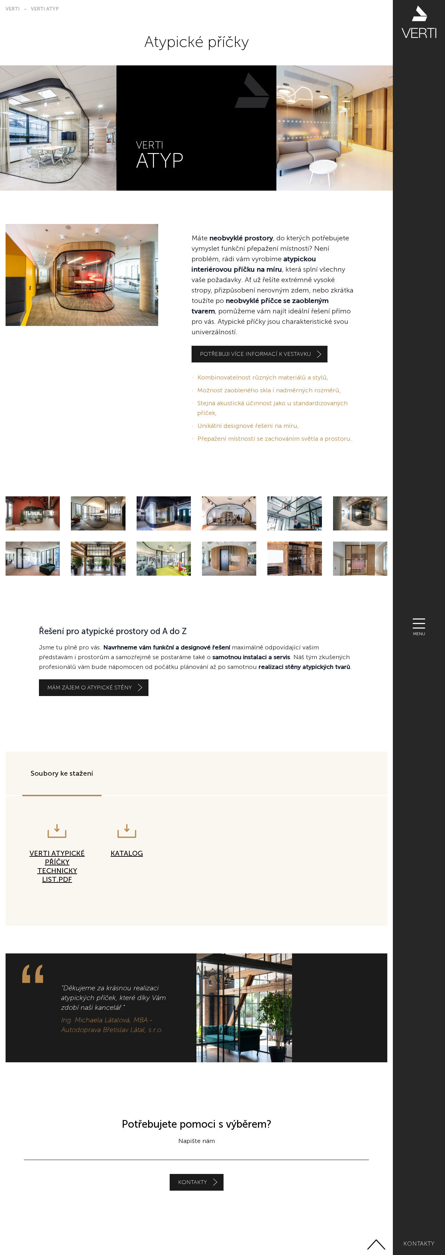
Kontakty (419, 1243)
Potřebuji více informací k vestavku (255, 354)
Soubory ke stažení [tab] (62, 773)
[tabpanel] (196, 861)
